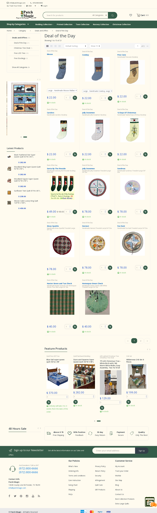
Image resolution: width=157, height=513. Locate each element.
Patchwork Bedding (83, 356)
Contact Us (119, 494)
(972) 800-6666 (38, 3)
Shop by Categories (16, 24)
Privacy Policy (100, 466)
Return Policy (100, 471)
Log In (45, 6)
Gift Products (100, 489)
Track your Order (121, 471)
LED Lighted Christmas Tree (109, 356)
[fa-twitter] (15, 496)
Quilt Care (99, 485)
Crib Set (129, 356)
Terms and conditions (76, 475)
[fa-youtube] (33, 496)
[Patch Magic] (27, 14)
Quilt (48, 356)
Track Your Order (15, 6)
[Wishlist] (130, 15)
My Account (119, 466)
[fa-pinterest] (21, 496)
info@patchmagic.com (17, 3)
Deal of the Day (52, 51)
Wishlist (118, 475)
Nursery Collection (101, 24)
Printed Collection (64, 24)
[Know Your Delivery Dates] (151, 502)
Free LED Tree (54, 356)
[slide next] (40, 428)
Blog (117, 485)
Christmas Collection (122, 24)
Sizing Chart (73, 485)
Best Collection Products (124, 499)
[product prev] (147, 349)
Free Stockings (19, 58)
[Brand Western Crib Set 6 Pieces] (24, 98)
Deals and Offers (41, 30)
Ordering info (73, 471)
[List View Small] (59, 46)
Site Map (118, 480)
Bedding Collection (43, 24)
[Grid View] (47, 46)
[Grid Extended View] (51, 46)
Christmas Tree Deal (107, 358)
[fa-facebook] (9, 496)
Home (9, 30)
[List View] (55, 46)
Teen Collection (82, 24)
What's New (73, 466)
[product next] (40, 79)
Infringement (100, 480)
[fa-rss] (39, 496)
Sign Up (142, 451)
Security (98, 475)
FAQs (70, 494)
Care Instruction (74, 480)
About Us (118, 489)
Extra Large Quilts (122, 503)
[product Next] (149, 349)
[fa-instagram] (27, 496)
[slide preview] (38, 428)
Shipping (71, 489)
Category (22, 30)
